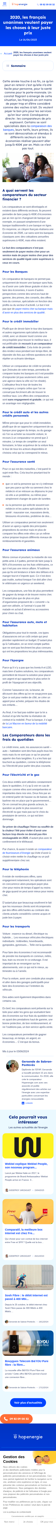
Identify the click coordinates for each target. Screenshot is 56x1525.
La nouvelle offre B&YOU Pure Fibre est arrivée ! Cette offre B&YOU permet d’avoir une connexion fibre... (26, 1373)
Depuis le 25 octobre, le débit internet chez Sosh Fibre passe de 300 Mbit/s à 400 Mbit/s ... (26, 1308)
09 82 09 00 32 (47, 4)
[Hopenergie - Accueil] (19, 6)
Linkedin (29, 1103)
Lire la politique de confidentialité (17, 1512)
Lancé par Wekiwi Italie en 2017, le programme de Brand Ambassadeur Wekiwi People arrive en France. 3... (26, 1176)
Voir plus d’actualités (28, 1402)
